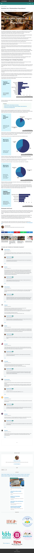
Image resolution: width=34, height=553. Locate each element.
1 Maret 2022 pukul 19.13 (7, 268)
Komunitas (22, 474)
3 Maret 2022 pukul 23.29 (9, 405)
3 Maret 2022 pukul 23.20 (9, 295)
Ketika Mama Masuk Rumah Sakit (15, 487)
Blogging (8, 474)
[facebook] (4, 232)
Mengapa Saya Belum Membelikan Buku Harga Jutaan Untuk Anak (20, 242)
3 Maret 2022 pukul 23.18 (9, 278)
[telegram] (29, 232)
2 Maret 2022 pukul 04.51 (7, 306)
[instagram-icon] (32, 1)
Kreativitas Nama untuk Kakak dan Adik (9, 107)
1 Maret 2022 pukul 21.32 (7, 288)
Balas (5, 263)
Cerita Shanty (18, 551)
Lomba (25, 474)
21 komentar (14, 10)
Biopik (5, 474)
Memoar (28, 474)
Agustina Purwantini (7, 249)
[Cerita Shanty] (4, 1)
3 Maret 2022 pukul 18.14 (7, 415)
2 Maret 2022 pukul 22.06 (7, 345)
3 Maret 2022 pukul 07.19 (7, 362)
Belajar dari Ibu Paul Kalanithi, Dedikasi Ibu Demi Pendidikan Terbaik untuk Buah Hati (15, 106)
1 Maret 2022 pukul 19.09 (9, 258)
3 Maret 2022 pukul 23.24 (9, 335)
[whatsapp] (23, 232)
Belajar (2, 474)
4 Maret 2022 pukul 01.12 (7, 431)
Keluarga (18, 474)
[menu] (2, 4)
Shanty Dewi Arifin (8, 294)
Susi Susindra (6, 361)
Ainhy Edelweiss (6, 397)
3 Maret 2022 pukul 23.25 (9, 352)
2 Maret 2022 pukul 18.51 (7, 327)
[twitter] (11, 232)
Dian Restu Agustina (7, 379)
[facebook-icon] (29, 1)
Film (15, 474)
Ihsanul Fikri (6, 430)
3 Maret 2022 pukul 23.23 (9, 317)
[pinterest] (17, 232)
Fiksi (13, 474)
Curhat (11, 474)
